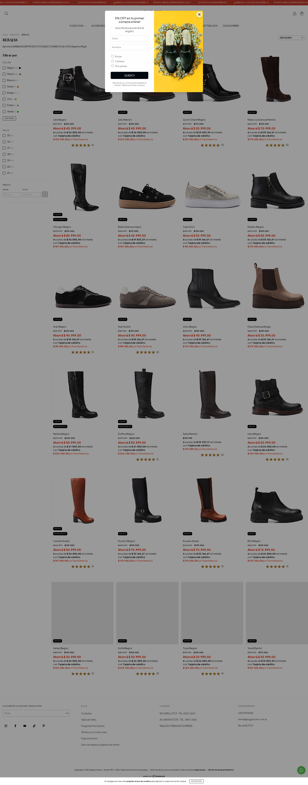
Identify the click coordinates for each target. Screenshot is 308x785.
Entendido (196, 781)
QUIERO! (129, 75)
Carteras (119, 61)
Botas (118, 56)
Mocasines (121, 66)
